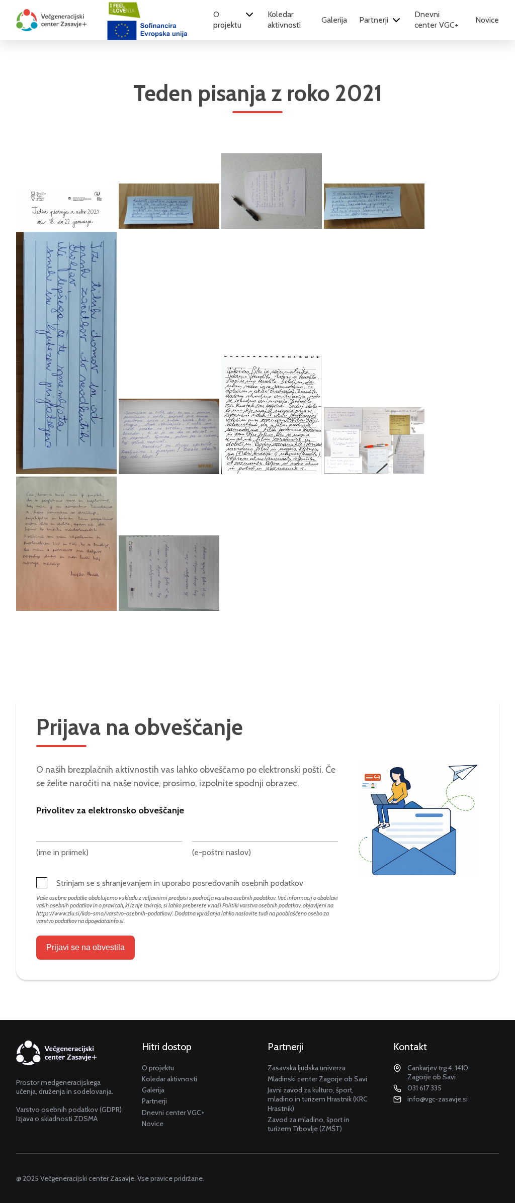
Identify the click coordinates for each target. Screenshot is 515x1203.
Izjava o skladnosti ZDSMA (57, 1118)
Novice (487, 20)
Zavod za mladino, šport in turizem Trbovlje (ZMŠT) (309, 1124)
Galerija (334, 20)
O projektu (227, 20)
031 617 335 (424, 1087)
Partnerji (373, 20)
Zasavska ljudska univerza (307, 1067)
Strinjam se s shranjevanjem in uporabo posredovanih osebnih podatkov (179, 883)
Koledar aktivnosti (284, 20)
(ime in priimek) (62, 852)
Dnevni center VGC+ (436, 20)
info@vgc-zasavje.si (437, 1098)
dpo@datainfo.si (104, 920)
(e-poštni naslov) (221, 852)
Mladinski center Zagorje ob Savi (317, 1078)
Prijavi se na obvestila (85, 947)
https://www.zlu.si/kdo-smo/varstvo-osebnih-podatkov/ (104, 913)
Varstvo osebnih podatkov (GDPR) (69, 1109)
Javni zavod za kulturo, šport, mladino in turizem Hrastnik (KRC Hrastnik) (318, 1099)
